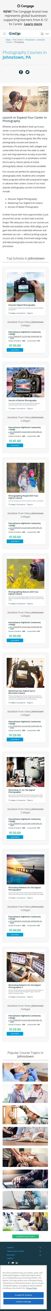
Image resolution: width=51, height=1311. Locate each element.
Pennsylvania (30, 40)
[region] (23, 1287)
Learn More (15, 350)
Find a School (18, 40)
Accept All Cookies (23, 1295)
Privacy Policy (31, 1288)
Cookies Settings (23, 1301)
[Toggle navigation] (4, 34)
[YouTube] (13, 1263)
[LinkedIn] (17, 1263)
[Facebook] (9, 1263)
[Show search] (42, 33)
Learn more (33, 24)
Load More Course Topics (25, 1236)
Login (47, 34)
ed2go (8, 40)
